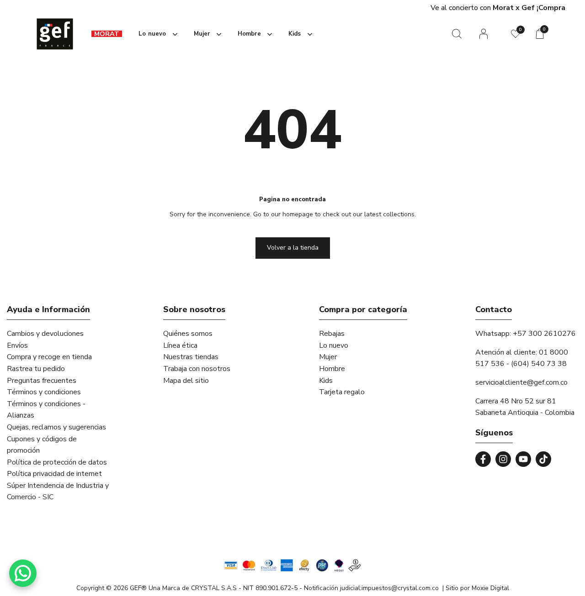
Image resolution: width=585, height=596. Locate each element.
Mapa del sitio (186, 381)
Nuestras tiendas (190, 357)
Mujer (328, 357)
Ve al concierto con (324, 8)
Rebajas (332, 334)
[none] (156, 34)
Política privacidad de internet (54, 474)
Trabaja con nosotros (196, 369)
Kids (326, 381)
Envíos (17, 345)
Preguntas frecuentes (41, 381)
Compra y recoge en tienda (49, 357)
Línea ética (180, 345)
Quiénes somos (188, 334)
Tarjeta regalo (342, 392)
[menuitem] (106, 34)
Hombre (332, 369)
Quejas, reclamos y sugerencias (56, 427)
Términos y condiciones (44, 392)
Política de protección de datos (57, 462)
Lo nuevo (333, 345)
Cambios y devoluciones (45, 334)
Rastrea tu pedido (36, 369)
